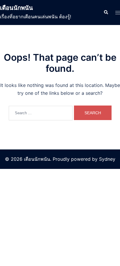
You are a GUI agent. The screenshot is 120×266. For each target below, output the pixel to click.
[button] (105, 12)
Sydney (107, 159)
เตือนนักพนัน (16, 7)
